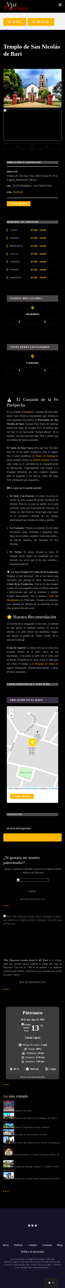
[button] (18, 146)
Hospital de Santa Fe (46, 663)
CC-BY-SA (53, 788)
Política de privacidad (32, 1251)
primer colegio (40, 459)
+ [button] (11, 711)
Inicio (6, 1245)
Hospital (28, 411)
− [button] (11, 716)
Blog (59, 1245)
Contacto (47, 1245)
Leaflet (11, 788)
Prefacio (18, 1245)
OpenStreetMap (31, 788)
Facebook (18, 192)
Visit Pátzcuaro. (41, 1265)
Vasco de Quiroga (45, 455)
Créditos (32, 1245)
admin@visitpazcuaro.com (32, 899)
